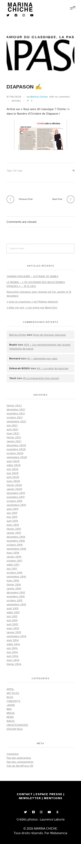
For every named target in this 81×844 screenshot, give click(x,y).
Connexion (13, 754)
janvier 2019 (14, 532)
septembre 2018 (16, 548)
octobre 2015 (14, 600)
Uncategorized (17, 725)
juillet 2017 (13, 564)
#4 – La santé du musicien (52, 368)
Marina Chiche (39, 96)
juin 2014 (12, 648)
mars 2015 (13, 628)
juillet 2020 (14, 465)
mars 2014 (13, 660)
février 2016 (14, 584)
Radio (11, 721)
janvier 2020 (14, 489)
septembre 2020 (17, 457)
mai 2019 (12, 517)
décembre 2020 (16, 445)
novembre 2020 (16, 449)
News (10, 717)
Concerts (13, 701)
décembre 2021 (16, 409)
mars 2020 (13, 481)
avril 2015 (12, 624)
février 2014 (14, 664)
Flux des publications (19, 758)
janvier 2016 (14, 588)
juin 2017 (12, 568)
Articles (16, 100)
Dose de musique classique (49, 334)
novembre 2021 (16, 413)
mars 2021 (13, 433)
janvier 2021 (14, 441)
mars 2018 (13, 552)
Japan (11, 705)
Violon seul (15, 729)
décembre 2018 (16, 536)
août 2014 (13, 640)
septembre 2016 (16, 576)
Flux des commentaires (20, 761)
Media (11, 713)
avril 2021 (12, 429)
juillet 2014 (13, 644)
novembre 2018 (16, 540)
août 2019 (12, 509)
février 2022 (14, 405)
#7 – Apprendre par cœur (42, 358)
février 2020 (14, 485)
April (10, 689)
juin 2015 (12, 616)
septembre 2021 (16, 421)
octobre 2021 (15, 417)
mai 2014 (12, 652)
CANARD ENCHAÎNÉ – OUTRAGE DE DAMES (32, 276)
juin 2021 (12, 425)
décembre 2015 (16, 592)
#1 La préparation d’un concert (41, 378)
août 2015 (12, 608)
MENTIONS (53, 798)
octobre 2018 (15, 544)
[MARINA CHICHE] (20, 7)
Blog (10, 697)
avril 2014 (12, 656)
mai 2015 (12, 620)
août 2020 (13, 461)
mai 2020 (12, 473)
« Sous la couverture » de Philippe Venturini (32, 301)
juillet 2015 (13, 612)
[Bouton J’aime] (28, 100)
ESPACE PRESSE (49, 794)
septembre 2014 (16, 636)
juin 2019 (12, 513)
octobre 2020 (15, 453)
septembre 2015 (16, 604)
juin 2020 (12, 469)
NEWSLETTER (30, 798)
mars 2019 (13, 524)
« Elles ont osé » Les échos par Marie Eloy (32, 307)
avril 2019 (12, 521)
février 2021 (14, 437)
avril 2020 (13, 477)
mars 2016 (13, 580)
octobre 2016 (14, 572)
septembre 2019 (16, 505)
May (9, 709)
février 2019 (14, 528)
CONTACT (25, 794)
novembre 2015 (16, 596)
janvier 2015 (14, 632)
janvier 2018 (14, 556)
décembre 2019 (16, 493)
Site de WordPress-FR (20, 765)
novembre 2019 (16, 497)
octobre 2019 (14, 501)
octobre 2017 (14, 560)
